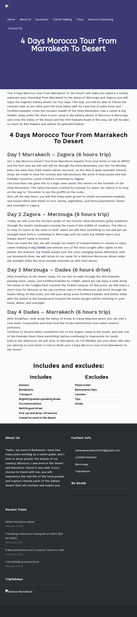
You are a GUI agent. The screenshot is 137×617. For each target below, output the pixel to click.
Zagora (79, 178)
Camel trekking (62, 19)
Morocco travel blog (100, 19)
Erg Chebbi (38, 247)
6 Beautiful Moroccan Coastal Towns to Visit (34, 550)
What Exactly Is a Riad (19, 522)
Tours (80, 19)
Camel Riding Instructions (22, 562)
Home (11, 19)
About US (25, 19)
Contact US (15, 28)
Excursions (41, 19)
